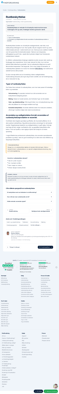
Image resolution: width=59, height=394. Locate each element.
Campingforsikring (5, 284)
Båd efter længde (5, 323)
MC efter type (4, 319)
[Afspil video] (55, 386)
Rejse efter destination (6, 313)
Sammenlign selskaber (26, 315)
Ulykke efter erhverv (46, 290)
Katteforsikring (4, 305)
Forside (5, 10)
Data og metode (6, 347)
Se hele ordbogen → (36, 225)
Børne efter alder (45, 296)
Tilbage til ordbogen (14, 247)
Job (3, 386)
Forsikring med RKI (7, 370)
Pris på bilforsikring (25, 309)
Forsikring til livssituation (8, 372)
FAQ (23, 340)
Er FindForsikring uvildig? (9, 343)
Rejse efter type (5, 315)
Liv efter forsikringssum (46, 294)
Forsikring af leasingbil (26, 307)
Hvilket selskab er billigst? (9, 368)
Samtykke (4, 382)
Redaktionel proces (7, 350)
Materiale (44, 336)
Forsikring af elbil (25, 305)
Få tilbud (50, 2)
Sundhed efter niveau (46, 292)
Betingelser (5, 377)
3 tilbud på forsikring (7, 340)
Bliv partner (25, 338)
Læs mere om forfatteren (16, 239)
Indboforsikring (24, 280)
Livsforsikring (44, 282)
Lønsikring (43, 284)
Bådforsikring (4, 282)
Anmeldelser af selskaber (27, 317)
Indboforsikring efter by (26, 290)
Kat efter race (4, 317)
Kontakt (4, 375)
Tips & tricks (24, 313)
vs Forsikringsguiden (7, 357)
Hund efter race (5, 309)
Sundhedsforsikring (45, 280)
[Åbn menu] (56, 2)
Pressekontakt (45, 338)
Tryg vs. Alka (24, 319)
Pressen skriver (46, 340)
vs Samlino (5, 361)
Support (24, 336)
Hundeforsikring (5, 303)
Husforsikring (24, 278)
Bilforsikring (4, 278)
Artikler (24, 345)
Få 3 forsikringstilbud (44, 247)
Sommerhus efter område (27, 294)
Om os (3, 336)
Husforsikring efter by (26, 286)
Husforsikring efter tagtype (27, 288)
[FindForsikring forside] (10, 2)
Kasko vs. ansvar (25, 303)
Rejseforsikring (4, 307)
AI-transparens (6, 352)
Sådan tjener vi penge (8, 345)
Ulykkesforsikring (45, 278)
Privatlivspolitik (6, 379)
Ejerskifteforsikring (25, 284)
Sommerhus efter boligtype (27, 296)
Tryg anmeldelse (25, 321)
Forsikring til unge (25, 311)
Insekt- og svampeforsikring (13, 222)
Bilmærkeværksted (23, 225)
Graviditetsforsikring (45, 288)
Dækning (43, 222)
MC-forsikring (4, 280)
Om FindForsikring (26, 239)
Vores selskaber (6, 354)
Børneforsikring (44, 286)
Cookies (24, 357)
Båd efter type (4, 321)
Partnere (4, 384)
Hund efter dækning (6, 311)
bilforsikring (39, 68)
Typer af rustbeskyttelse (14, 37)
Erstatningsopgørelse (12, 225)
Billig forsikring (4, 325)
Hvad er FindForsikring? (8, 338)
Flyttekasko (25, 222)
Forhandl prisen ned (27, 352)
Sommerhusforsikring (26, 282)
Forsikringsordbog (12, 10)
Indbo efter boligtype (26, 292)
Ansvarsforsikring (35, 222)
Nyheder (24, 347)
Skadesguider (25, 350)
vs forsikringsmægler (7, 359)
